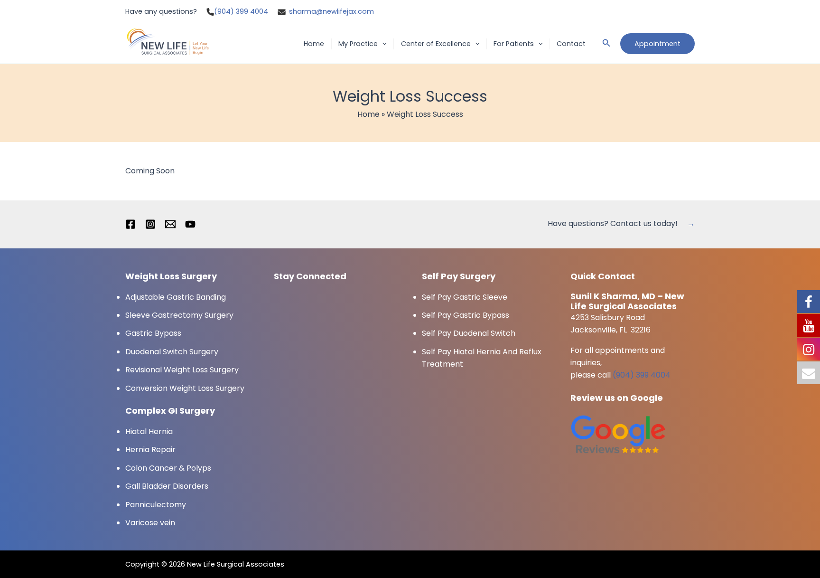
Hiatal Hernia (149, 431)
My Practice (358, 43)
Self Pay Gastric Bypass (465, 315)
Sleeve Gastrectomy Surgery (179, 315)
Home (314, 43)
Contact (571, 43)
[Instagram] (150, 224)
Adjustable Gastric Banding (175, 297)
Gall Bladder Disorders (166, 486)
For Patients (514, 43)
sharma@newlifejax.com (331, 11)
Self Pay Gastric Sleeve (464, 297)
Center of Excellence (436, 43)
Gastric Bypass (153, 333)
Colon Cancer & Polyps (168, 468)
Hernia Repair (150, 449)
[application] (382, 43)
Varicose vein (150, 522)
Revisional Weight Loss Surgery (182, 369)
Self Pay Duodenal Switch (468, 333)
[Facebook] (130, 224)
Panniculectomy (155, 504)
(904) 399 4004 (241, 11)
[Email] (170, 224)
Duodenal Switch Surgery (171, 351)
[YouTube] (190, 224)
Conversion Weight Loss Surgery (184, 388)
